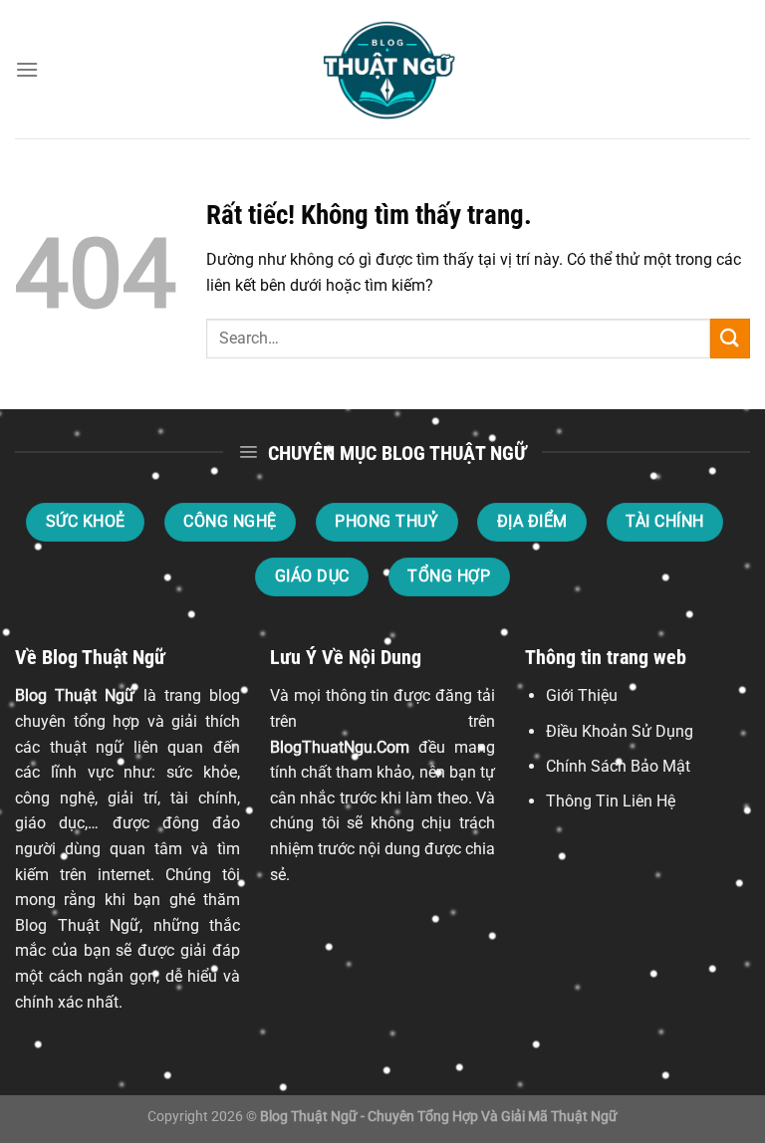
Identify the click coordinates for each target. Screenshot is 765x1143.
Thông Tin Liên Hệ (610, 801)
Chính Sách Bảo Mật (618, 766)
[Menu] (27, 69)
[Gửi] (730, 338)
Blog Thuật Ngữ (74, 695)
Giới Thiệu (582, 695)
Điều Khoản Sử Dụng (619, 731)
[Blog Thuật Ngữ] (382, 69)
